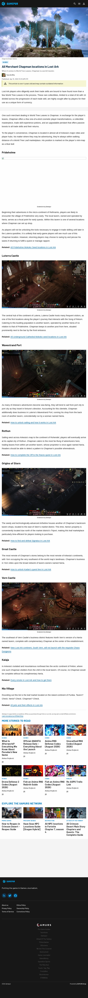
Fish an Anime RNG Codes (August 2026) (55, 784)
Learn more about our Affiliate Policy (12, 716)
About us (5, 905)
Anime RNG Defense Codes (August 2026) (53, 744)
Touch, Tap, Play (44, 968)
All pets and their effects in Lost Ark (26, 705)
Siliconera (44, 945)
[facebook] (15, 895)
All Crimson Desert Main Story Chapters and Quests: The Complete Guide (75, 829)
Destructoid (44, 952)
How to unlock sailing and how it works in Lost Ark (33, 422)
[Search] (74, 3)
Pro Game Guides (44, 929)
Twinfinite (44, 932)
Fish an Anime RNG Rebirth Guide (33, 783)
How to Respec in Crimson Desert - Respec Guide (11, 826)
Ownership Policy (23, 908)
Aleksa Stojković (8, 758)
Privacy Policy (7, 908)
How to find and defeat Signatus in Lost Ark (30, 541)
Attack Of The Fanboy (44, 939)
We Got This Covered (44, 949)
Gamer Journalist (44, 955)
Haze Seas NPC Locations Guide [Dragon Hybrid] (31, 826)
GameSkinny (44, 958)
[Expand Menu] (79, 3)
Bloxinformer (44, 974)
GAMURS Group (81, 984)
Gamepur (44, 936)
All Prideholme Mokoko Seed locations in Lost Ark (33, 247)
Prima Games (44, 942)
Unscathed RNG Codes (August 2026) (74, 744)
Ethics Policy (21, 905)
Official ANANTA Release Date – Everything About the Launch (32, 745)
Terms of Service (8, 912)
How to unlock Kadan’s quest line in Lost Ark (31, 569)
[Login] (84, 3)
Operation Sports (44, 962)
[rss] (4, 895)
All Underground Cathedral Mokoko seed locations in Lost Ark (38, 337)
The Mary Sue (44, 965)
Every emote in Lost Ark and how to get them (31, 680)
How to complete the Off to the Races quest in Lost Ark (36, 455)
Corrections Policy (23, 912)
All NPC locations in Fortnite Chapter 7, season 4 (54, 827)
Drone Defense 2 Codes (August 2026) (10, 784)
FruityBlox (44, 971)
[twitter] (9, 895)
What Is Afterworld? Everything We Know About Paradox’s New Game (9, 748)
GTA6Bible (44, 978)
